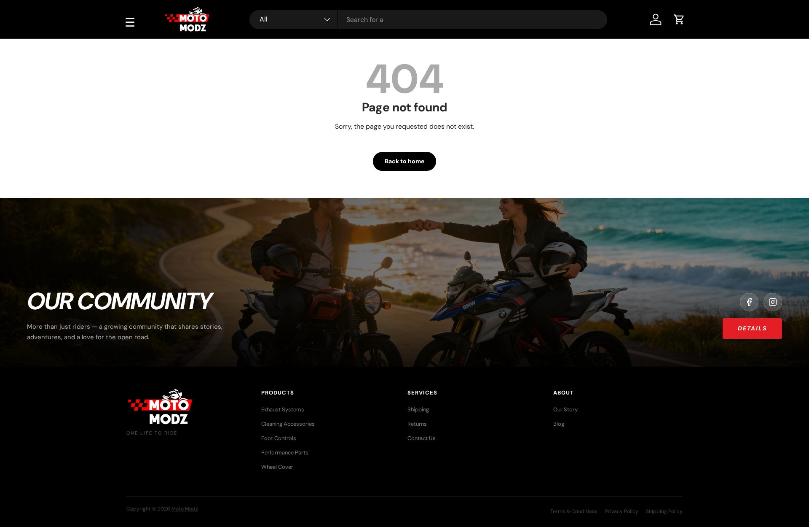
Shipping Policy (664, 511)
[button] (679, 19)
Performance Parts (284, 452)
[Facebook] (749, 302)
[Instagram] (772, 302)
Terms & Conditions (573, 511)
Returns (417, 423)
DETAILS (752, 328)
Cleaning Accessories (288, 423)
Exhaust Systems (282, 409)
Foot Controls (278, 438)
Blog (558, 423)
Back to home (404, 161)
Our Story (565, 409)
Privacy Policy (621, 511)
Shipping (418, 409)
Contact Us (421, 438)
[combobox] (428, 19)
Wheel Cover (277, 466)
